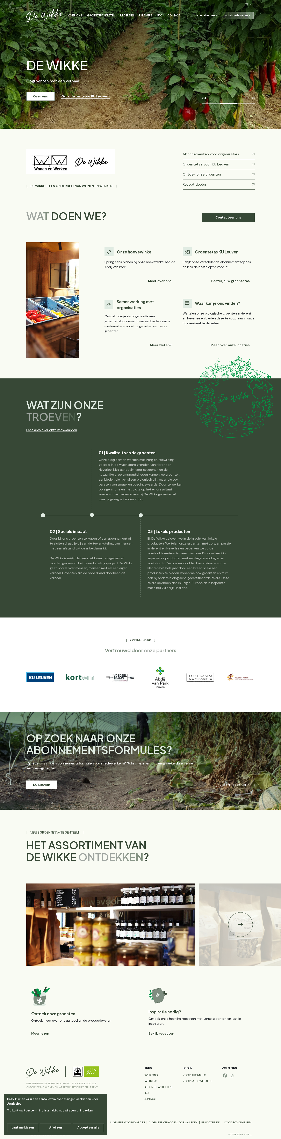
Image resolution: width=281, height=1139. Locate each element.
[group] (45, 677)
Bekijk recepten (161, 1033)
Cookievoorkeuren (238, 1122)
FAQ (160, 15)
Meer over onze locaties (230, 345)
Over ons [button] (40, 96)
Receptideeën (194, 184)
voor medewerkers (237, 15)
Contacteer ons (228, 217)
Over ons (75, 15)
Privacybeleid (210, 1122)
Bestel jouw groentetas (230, 281)
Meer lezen (40, 1033)
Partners (145, 15)
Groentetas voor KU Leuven (206, 164)
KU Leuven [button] (41, 785)
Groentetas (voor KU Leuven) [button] (85, 96)
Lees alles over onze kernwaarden (51, 430)
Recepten (127, 15)
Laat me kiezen (23, 1127)
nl (251, 4)
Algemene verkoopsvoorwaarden (173, 1122)
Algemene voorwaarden (127, 1122)
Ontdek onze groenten (202, 174)
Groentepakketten (101, 15)
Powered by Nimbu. (240, 1134)
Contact (173, 15)
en (246, 4)
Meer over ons (160, 281)
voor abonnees (207, 15)
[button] (240, 924)
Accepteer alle (88, 1127)
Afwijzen (55, 1127)
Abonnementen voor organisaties (211, 154)
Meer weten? (161, 345)
